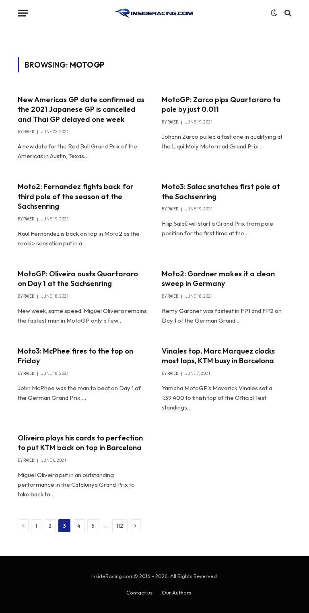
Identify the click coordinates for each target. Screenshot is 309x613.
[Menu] (23, 13)
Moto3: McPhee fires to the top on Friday (75, 355)
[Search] (287, 13)
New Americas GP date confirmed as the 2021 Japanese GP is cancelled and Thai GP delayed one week (81, 109)
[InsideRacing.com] (154, 13)
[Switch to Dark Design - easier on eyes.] (274, 12)
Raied (28, 132)
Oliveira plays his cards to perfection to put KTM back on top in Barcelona (80, 442)
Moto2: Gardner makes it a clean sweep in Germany (218, 278)
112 (120, 525)
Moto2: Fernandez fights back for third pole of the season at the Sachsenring (76, 196)
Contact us (139, 592)
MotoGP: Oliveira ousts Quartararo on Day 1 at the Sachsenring (78, 278)
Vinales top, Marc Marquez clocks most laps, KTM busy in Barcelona (218, 355)
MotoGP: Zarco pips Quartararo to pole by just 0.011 (221, 104)
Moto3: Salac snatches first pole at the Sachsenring (221, 191)
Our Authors (176, 592)
